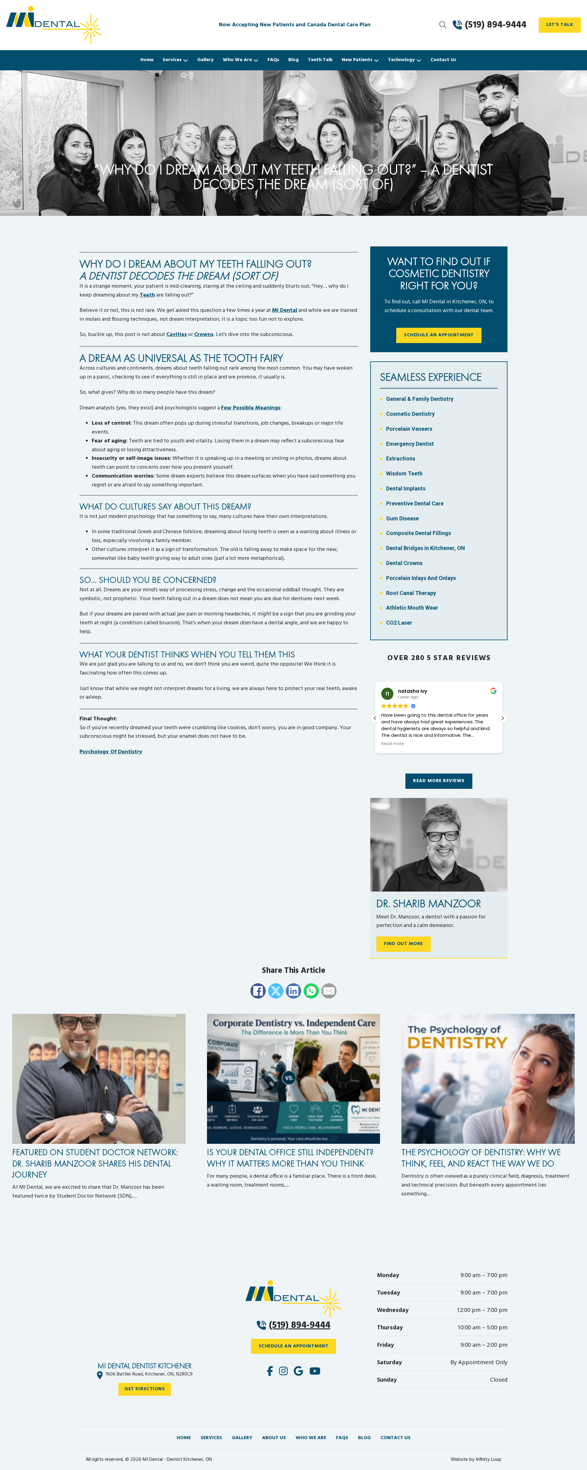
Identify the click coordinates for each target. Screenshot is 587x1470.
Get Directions (144, 1389)
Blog (293, 60)
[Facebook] (258, 991)
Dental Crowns (404, 563)
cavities (176, 334)
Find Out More (403, 944)
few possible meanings (250, 408)
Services (172, 60)
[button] (502, 718)
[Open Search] (443, 25)
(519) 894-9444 (299, 1325)
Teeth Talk (320, 60)
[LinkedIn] (293, 991)
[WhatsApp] (311, 991)
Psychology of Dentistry (110, 752)
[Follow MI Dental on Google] (298, 1372)
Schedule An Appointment (439, 335)
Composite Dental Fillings (418, 533)
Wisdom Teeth (404, 473)
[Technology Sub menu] (418, 60)
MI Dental (284, 310)
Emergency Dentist (410, 444)
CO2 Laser (399, 622)
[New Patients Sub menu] (376, 60)
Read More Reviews (439, 781)
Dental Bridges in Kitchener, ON (425, 548)
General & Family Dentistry (419, 399)
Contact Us (443, 60)
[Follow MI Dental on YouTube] (314, 1372)
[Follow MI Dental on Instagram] (283, 1372)
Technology (401, 60)
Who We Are (237, 60)
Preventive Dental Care (415, 503)
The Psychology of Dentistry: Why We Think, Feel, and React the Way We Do (481, 1158)
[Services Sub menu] (185, 60)
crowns (203, 334)
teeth (147, 295)
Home (146, 60)
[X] (275, 991)
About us (274, 1438)
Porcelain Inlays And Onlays (421, 578)
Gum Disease (402, 518)
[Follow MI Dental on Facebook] (270, 1372)
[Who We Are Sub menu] (255, 60)
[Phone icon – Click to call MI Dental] (293, 1299)
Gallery (205, 60)
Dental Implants (406, 488)
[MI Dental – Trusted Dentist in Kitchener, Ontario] (79, 25)
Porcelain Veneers (409, 429)
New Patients (357, 60)
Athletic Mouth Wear (412, 607)
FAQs (273, 60)
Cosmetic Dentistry (410, 414)
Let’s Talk (559, 25)
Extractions (400, 458)
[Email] (329, 991)
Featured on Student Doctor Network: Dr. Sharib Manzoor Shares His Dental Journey (95, 1163)
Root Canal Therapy (411, 593)
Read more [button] (392, 744)
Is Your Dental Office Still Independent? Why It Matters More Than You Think (290, 1158)
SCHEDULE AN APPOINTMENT (294, 1346)
